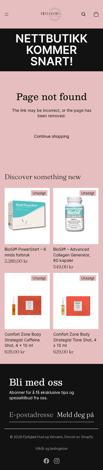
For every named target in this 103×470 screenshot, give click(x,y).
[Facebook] (46, 460)
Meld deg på (75, 414)
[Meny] (6, 14)
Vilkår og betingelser (51, 448)
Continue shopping (51, 136)
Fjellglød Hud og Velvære (43, 437)
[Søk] (83, 14)
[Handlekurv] (96, 14)
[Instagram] (56, 460)
